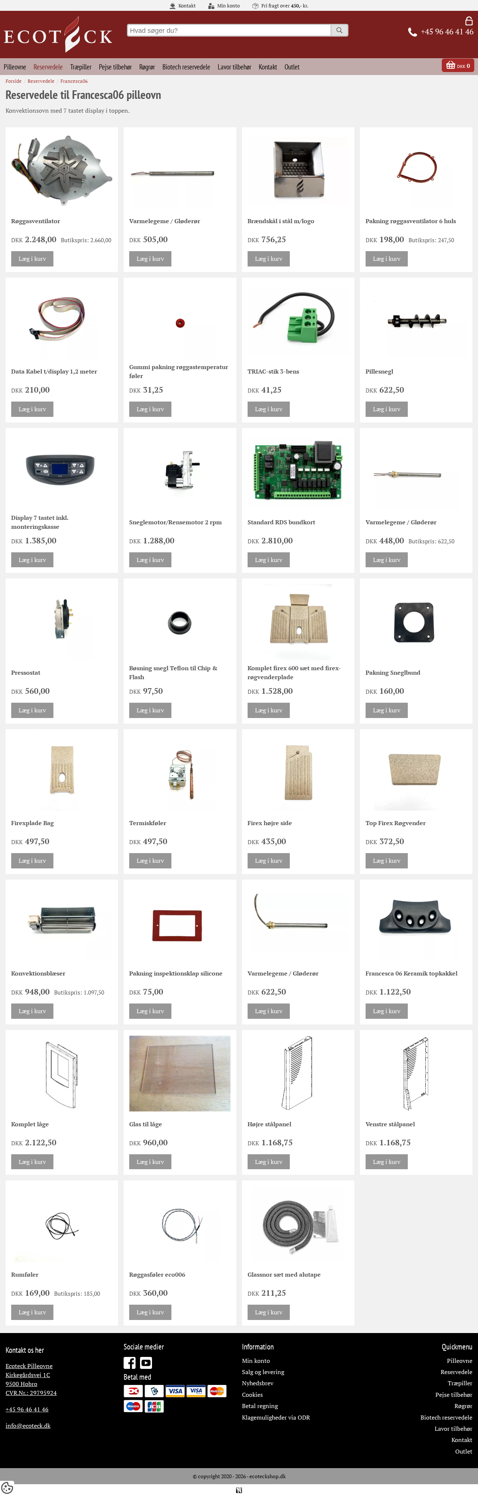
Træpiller (80, 66)
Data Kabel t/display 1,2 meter (54, 371)
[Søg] (339, 30)
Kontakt (186, 6)
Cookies (252, 1395)
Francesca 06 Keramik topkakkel (411, 973)
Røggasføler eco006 (157, 1274)
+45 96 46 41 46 (27, 1409)
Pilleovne (15, 66)
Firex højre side (270, 823)
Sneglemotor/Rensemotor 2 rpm (175, 522)
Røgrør (147, 66)
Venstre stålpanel (390, 1124)
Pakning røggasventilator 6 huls (411, 221)
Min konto (228, 6)
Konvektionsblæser (38, 973)
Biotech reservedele (186, 66)
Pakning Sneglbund (393, 672)
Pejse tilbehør (115, 66)
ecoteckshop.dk (267, 1476)
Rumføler (24, 1274)
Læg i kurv (32, 259)
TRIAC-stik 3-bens (273, 371)
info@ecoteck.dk (28, 1425)
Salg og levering (263, 1372)
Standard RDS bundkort (281, 522)
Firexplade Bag (32, 823)
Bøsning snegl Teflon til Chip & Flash (173, 672)
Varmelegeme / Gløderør (164, 221)
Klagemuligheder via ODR (276, 1417)
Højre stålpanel (269, 1124)
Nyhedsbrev (257, 1383)
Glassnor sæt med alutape (284, 1274)
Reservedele (48, 66)
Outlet (292, 66)
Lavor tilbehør (234, 66)
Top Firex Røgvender (396, 823)
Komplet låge (30, 1124)
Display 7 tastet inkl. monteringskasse (39, 522)
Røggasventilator (35, 221)
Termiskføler (147, 823)
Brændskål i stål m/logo (281, 221)
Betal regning (260, 1406)
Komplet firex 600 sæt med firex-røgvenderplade (294, 672)
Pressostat (25, 672)
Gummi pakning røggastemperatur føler (178, 371)
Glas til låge (145, 1124)
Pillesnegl (379, 371)
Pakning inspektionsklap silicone (176, 973)
